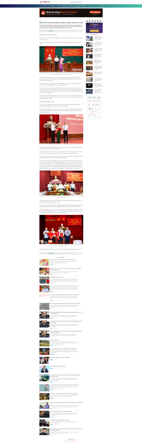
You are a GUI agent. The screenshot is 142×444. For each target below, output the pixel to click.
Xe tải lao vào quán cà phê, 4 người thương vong (61, 411)
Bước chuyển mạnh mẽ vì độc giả (57, 366)
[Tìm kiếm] (101, 6)
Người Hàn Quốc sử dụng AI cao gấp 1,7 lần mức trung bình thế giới (98, 85)
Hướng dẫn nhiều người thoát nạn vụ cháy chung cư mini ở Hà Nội (65, 303)
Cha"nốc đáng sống (54, 340)
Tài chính (58, 5)
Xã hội (48, 5)
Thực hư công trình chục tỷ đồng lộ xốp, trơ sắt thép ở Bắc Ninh (98, 79)
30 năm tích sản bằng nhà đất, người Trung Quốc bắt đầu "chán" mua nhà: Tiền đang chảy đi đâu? (98, 68)
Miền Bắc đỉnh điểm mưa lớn (56, 277)
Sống (83, 5)
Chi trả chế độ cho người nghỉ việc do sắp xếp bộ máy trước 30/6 (64, 294)
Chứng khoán (64, 5)
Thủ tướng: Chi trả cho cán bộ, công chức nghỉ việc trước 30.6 (64, 286)
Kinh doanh (52, 5)
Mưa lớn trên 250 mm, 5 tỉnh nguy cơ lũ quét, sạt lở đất (62, 259)
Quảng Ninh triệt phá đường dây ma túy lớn (60, 420)
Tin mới (44, 5)
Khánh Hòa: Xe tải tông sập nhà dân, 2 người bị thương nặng (64, 393)
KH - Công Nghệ (78, 5)
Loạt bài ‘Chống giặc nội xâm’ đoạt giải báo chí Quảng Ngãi (63, 348)
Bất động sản (70, 5)
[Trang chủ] (40, 6)
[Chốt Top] (71, 12)
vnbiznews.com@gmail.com (77, 2)
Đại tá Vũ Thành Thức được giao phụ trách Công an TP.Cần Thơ (64, 385)
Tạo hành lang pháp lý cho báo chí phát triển (60, 357)
